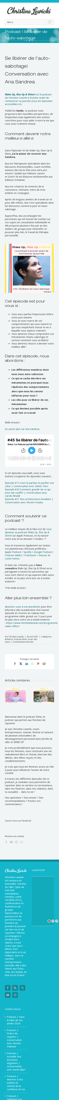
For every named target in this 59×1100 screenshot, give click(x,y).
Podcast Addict (13, 555)
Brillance (9, 639)
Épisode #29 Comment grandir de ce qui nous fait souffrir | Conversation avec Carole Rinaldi (27, 493)
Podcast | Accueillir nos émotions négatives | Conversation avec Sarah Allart (16, 1061)
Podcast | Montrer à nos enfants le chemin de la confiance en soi (16, 1083)
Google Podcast (43, 552)
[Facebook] (6, 842)
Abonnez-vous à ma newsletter (22, 606)
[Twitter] (22, 988)
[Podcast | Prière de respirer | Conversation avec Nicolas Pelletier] (43, 688)
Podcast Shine (20, 639)
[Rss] (15, 988)
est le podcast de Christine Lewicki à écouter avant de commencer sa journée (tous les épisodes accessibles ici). (28, 99)
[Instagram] (16, 842)
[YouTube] (11, 842)
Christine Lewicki (16, 636)
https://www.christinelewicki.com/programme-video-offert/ (31, 624)
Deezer (43, 555)
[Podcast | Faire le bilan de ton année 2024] (15, 688)
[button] (7, 695)
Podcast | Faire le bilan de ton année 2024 (16, 1020)
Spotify (27, 552)
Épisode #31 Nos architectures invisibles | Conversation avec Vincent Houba (29, 500)
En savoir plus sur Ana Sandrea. (22, 429)
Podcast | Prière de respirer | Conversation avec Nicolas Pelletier (14, 1038)
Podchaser (30, 555)
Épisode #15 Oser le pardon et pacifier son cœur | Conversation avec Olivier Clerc (29, 484)
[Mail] (21, 842)
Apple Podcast (13, 552)
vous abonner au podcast (28, 532)
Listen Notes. (12, 558)
